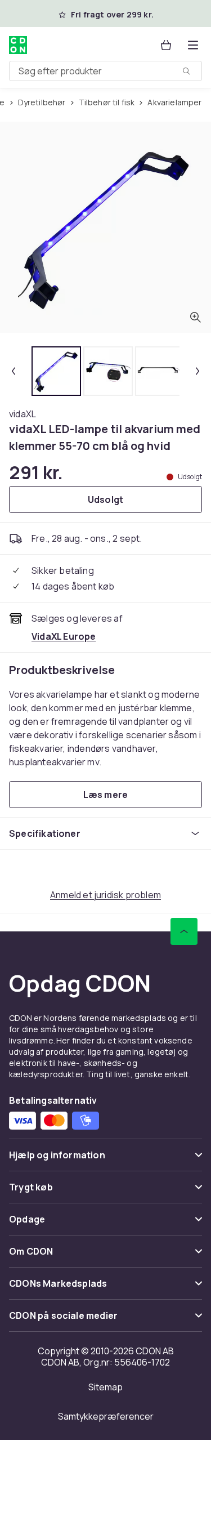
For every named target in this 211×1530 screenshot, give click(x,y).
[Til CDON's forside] (18, 45)
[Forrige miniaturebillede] (13, 371)
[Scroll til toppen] (183, 931)
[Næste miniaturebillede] (197, 371)
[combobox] (105, 71)
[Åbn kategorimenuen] (192, 45)
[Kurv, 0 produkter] (165, 45)
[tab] (56, 371)
